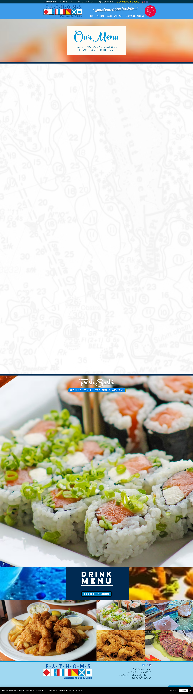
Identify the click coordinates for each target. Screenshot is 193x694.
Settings (173, 690)
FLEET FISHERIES (101, 49)
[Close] (190, 690)
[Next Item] (189, 630)
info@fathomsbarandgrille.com (135, 675)
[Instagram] (143, 2)
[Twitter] (143, 665)
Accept (183, 690)
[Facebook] (147, 2)
